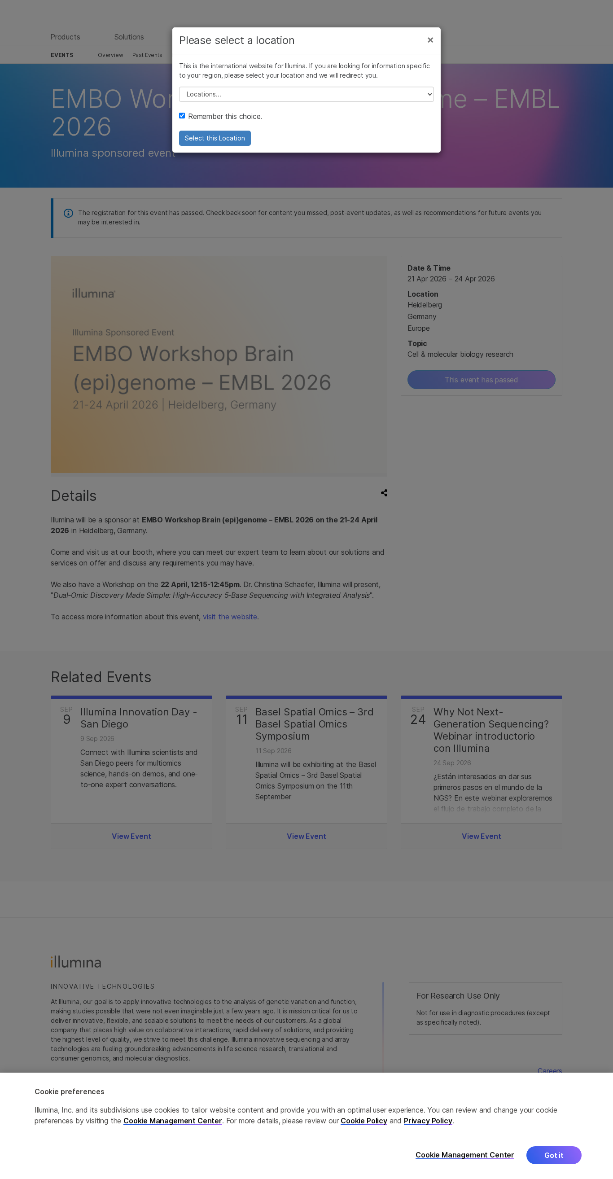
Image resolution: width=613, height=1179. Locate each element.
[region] (306, 1126)
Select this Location (215, 138)
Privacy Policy (428, 1120)
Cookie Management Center (172, 1120)
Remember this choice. (225, 116)
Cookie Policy (364, 1120)
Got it (554, 1155)
